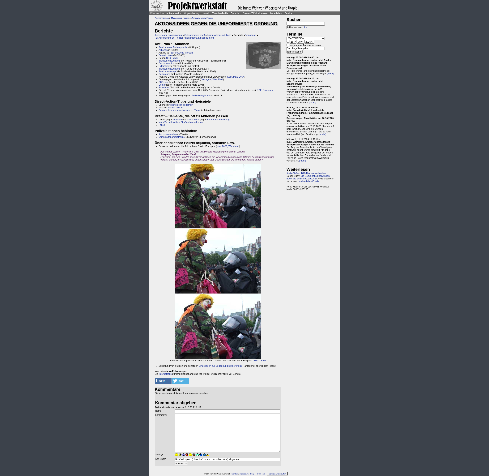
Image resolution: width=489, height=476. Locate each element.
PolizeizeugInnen (201, 95)
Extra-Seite (260, 360)
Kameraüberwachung (218, 119)
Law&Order (193, 119)
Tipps (197, 110)
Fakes (162, 125)
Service (288, 13)
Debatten (235, 13)
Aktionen (163, 50)
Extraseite (164, 66)
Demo (162, 85)
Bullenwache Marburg (182, 52)
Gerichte (177, 119)
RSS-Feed (260, 474)
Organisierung (191, 13)
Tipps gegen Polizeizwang (168, 35)
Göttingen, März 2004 (212, 79)
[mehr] (330, 73)
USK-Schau (172, 58)
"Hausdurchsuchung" (170, 60)
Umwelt (206, 13)
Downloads (164, 74)
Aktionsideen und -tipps (219, 35)
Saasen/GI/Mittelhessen (255, 13)
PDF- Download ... (266, 90)
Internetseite (165, 374)
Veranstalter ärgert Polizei (172, 137)
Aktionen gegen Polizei (202, 18)
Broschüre (164, 87)
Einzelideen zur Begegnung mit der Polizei (221, 366)
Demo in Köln (166, 55)
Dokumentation (166, 63)
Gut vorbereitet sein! (194, 35)
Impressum (244, 474)
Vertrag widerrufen (277, 474)
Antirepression (173, 13)
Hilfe (305, 27)
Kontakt (235, 474)
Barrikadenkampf (167, 71)
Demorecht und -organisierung (174, 110)
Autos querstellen (168, 134)
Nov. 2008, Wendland (228, 146)
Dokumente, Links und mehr (199, 37)
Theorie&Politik (220, 13)
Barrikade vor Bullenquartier (173, 47)
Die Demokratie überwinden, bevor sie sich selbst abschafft (308, 177)
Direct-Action (157, 13)
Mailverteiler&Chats (309, 181)
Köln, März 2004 (235, 76)
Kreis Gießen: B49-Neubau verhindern (306, 173)
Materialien (276, 13)
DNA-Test (163, 82)
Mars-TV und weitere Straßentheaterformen (181, 122)
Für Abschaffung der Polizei (169, 37)
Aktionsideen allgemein (181, 105)
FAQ (252, 474)
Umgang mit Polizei (180, 18)
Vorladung (250, 35)
